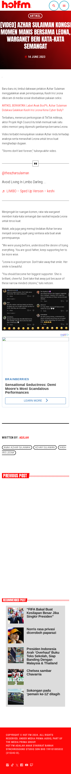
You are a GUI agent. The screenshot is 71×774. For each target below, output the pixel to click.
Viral (9, 532)
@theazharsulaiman (15, 173)
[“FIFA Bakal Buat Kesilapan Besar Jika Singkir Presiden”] (16, 616)
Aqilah (24, 437)
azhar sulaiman (45, 447)
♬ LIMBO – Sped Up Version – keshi (28, 191)
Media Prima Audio (39, 738)
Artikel (35, 15)
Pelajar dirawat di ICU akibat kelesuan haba (34, 541)
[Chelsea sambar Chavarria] (16, 677)
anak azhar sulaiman (17, 447)
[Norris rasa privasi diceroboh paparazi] (16, 635)
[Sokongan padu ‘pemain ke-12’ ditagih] (16, 697)
